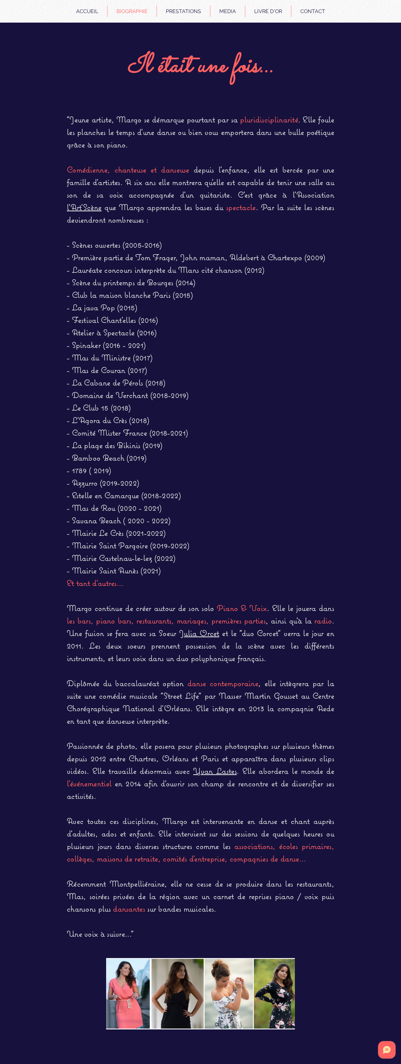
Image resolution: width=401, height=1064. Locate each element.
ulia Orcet (201, 633)
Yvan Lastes (215, 771)
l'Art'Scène (84, 207)
